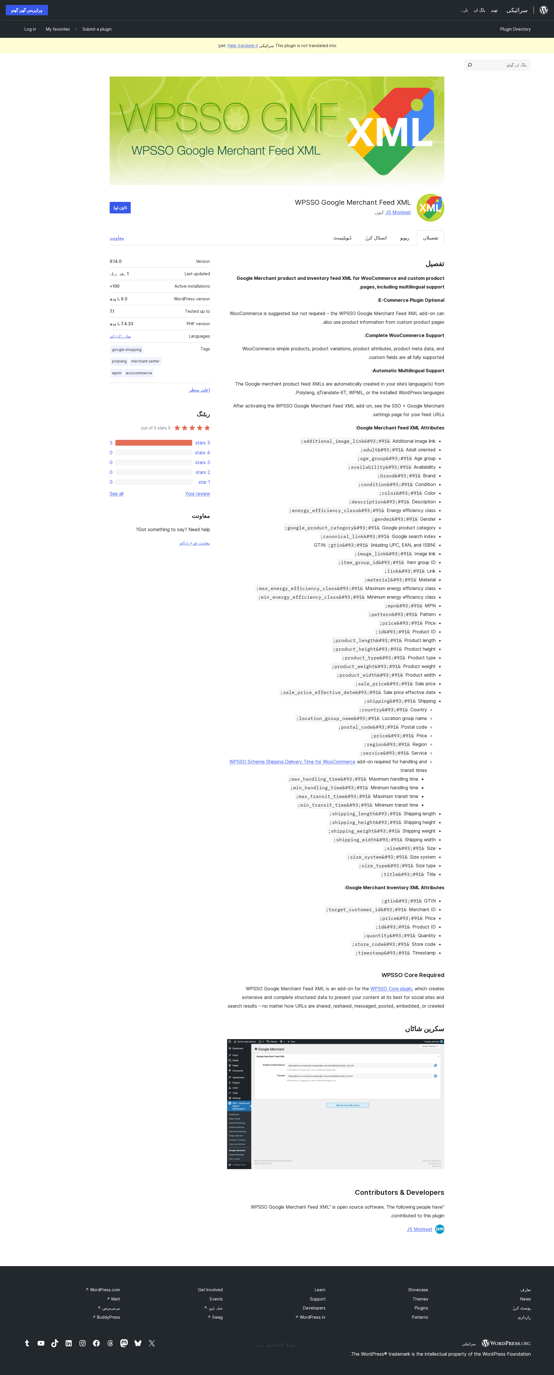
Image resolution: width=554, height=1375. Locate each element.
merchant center (145, 361)
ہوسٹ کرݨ (521, 1307)
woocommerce (139, 373)
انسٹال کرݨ (376, 238)
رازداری (524, 1317)
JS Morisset (398, 212)
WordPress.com (102, 1289)
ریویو (404, 238)
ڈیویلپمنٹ (342, 238)
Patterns (420, 1317)
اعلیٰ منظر (199, 389)
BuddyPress (106, 1317)
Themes (420, 1298)
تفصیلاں (430, 238)
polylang (119, 361)
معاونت (117, 238)
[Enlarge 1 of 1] (436, 1047)
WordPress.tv (310, 1317)
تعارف (525, 1289)
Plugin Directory (515, 29)
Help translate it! (238, 45)
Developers (314, 1307)
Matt (113, 1298)
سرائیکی (469, 1343)
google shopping (126, 349)
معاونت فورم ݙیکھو (194, 543)
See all (116, 493)
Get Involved (210, 1289)
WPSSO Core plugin (391, 988)
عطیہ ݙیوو (213, 1307)
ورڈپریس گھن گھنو (26, 10)
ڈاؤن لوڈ (120, 207)
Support (317, 1298)
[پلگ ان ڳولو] (470, 65)
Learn (320, 1289)
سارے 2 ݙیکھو (120, 336)
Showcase (418, 1289)
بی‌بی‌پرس (109, 1307)
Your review (197, 493)
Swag (215, 1317)
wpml (116, 373)
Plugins (421, 1307)
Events (216, 1298)
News (525, 1298)
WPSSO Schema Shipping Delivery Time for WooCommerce (292, 761)
